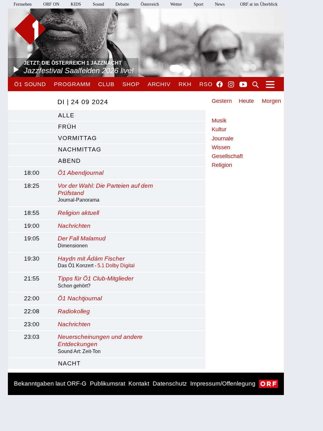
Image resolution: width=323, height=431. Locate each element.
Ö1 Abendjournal (80, 172)
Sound (98, 4)
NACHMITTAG (79, 149)
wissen (221, 147)
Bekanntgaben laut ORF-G (50, 383)
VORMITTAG (77, 138)
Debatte (122, 4)
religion (222, 165)
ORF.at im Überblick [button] (259, 4)
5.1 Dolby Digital (116, 265)
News (220, 4)
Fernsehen (23, 4)
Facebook (219, 84)
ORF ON (51, 4)
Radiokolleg (74, 311)
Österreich (150, 4)
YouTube (243, 85)
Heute (246, 101)
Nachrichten (74, 225)
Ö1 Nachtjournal (80, 298)
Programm (72, 84)
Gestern (222, 101)
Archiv (159, 84)
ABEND (69, 160)
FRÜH (67, 126)
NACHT (69, 363)
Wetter (176, 4)
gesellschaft (227, 156)
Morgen (271, 101)
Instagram (231, 84)
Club (106, 84)
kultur (219, 129)
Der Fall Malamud (82, 238)
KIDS (76, 4)
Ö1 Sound (30, 84)
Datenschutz (170, 383)
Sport (198, 4)
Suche (255, 84)
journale (222, 138)
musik (219, 120)
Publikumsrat (107, 383)
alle (66, 115)
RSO (206, 84)
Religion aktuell (78, 213)
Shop (131, 84)
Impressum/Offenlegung (222, 383)
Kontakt (138, 383)
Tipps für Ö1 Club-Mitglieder (95, 278)
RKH (185, 84)
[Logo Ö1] (30, 29)
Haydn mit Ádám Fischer (91, 258)
